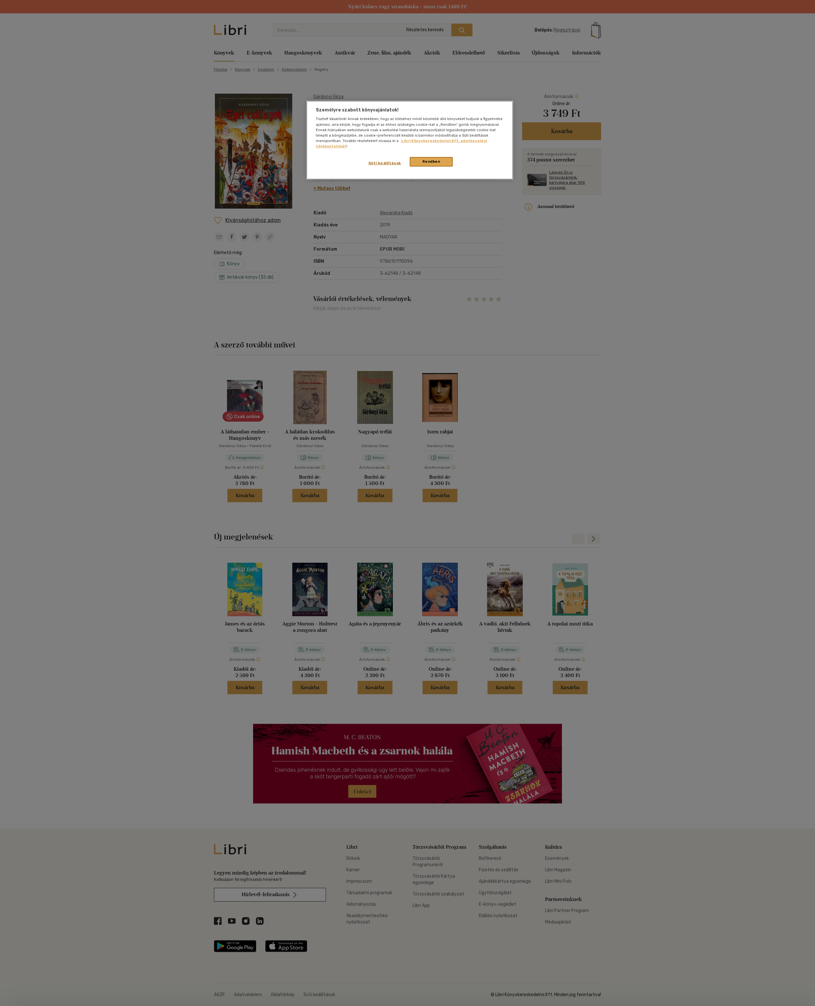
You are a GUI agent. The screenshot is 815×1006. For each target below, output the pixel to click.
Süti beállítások (384, 163)
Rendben (431, 161)
